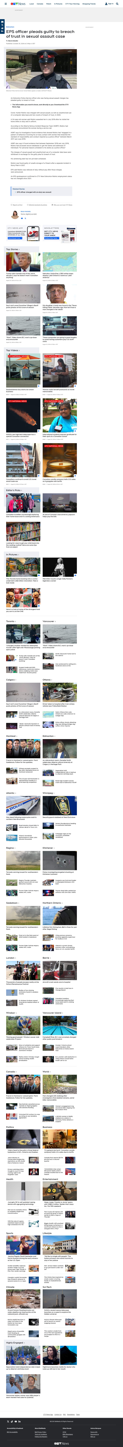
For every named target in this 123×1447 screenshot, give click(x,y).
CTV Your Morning (72, 4)
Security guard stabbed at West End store (59, 817)
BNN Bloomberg (68, 1434)
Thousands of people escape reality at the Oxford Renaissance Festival (22, 983)
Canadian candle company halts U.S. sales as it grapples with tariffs (59, 480)
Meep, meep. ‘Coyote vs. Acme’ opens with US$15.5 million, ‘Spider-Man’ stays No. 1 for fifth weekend (59, 1204)
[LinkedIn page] (19, 1421)
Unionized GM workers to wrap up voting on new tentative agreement (29, 1116)
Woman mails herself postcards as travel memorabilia (58, 390)
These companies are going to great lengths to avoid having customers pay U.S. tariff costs (60, 339)
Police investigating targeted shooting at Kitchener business (58, 873)
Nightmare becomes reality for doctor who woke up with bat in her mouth (59, 1368)
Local (32, 4)
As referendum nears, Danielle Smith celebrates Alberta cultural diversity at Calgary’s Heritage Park (57, 762)
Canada (40, 4)
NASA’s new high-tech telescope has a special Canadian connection (20, 435)
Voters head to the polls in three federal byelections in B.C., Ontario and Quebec (23, 1151)
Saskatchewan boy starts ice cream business (20, 390)
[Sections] (6, 4)
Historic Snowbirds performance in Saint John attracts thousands (28, 837)
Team (78, 1414)
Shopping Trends (89, 4)
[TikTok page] (12, 1421)
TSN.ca (65, 1436)
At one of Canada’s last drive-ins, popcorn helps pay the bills (59, 515)
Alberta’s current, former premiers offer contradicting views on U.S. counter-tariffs (65, 947)
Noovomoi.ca (95, 1434)
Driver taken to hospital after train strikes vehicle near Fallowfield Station (58, 705)
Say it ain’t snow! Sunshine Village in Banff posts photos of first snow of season (22, 306)
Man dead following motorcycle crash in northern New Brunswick (21, 818)
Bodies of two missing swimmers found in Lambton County (28, 992)
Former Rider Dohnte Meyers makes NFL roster (29, 891)
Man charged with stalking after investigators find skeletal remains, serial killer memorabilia (58, 1098)
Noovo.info (94, 1432)
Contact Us (58, 1414)
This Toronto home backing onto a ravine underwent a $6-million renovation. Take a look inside (22, 581)
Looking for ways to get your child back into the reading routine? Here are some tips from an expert (22, 545)
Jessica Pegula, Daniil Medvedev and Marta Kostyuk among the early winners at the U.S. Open (23, 1258)
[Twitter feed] (8, 1421)
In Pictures (58, 4)
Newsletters (71, 1414)
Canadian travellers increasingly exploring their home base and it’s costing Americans (22, 515)
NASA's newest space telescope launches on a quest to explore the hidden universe (57, 1312)
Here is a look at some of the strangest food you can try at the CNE (23, 610)
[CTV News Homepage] (18, 4)
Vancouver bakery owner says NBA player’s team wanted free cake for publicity (23, 1396)
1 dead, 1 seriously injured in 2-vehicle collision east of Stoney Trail (29, 725)
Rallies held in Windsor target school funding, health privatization (29, 1058)
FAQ (64, 1414)
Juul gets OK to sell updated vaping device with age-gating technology (21, 1203)
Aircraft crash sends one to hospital (56, 982)
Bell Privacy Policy (40, 1432)
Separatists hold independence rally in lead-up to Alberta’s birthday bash (65, 772)
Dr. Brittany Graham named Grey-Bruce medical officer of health (29, 1002)
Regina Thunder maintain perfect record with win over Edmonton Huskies (28, 882)
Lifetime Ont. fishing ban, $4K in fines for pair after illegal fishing (60, 928)
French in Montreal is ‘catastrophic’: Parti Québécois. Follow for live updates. (22, 761)
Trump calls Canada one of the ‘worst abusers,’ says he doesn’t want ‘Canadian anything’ (22, 276)
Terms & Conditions (41, 1434)
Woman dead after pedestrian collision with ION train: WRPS (65, 891)
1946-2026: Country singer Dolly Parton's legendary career (58, 580)
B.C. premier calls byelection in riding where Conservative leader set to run (65, 1058)
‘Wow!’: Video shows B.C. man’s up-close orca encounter (21, 338)
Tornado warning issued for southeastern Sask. (22, 873)
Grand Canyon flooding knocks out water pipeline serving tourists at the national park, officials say (22, 1312)
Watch (48, 4)
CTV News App (48, 1414)
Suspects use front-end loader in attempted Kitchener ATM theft (65, 882)
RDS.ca (93, 1436)
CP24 (64, 1432)
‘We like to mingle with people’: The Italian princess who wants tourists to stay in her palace (58, 1258)
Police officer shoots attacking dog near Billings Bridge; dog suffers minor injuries (65, 724)
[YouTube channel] (16, 1421)
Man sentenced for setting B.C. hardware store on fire (65, 665)
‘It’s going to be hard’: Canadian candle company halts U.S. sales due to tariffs (59, 1151)
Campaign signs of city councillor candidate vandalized (63, 835)
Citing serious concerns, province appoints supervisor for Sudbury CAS (65, 937)
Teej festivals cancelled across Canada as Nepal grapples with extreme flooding (29, 1105)
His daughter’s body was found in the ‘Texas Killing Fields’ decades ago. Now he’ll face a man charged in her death (60, 307)
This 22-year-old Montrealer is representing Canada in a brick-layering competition (29, 780)
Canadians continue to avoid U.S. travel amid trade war (21, 480)
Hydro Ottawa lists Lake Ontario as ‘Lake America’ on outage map (65, 713)
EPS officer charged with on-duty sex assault (34, 192)
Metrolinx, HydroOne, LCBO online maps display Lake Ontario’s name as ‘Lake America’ (58, 276)
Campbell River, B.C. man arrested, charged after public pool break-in (59, 1038)
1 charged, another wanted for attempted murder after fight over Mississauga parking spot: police (23, 648)
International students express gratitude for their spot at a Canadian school (60, 435)
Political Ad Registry (41, 1436)
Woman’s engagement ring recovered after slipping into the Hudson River (65, 1107)
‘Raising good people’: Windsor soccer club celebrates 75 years (22, 1038)
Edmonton (10, 27)
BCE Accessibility (12, 1432)
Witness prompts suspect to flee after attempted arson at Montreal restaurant (29, 770)
